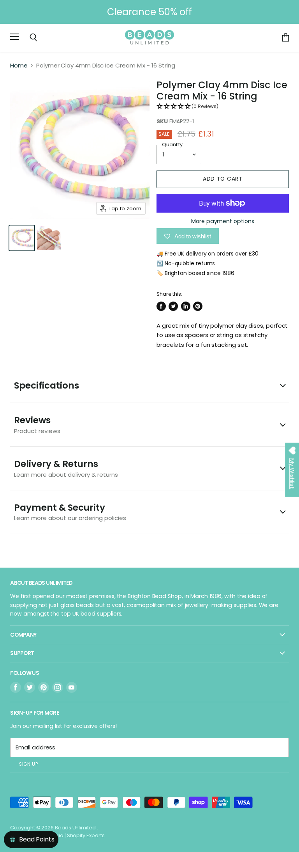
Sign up (28, 764)
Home (19, 65)
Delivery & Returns (66, 468)
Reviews (37, 424)
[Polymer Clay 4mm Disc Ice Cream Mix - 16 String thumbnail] (21, 237)
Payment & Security (70, 511)
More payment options (222, 221)
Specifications (46, 385)
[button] (223, 107)
